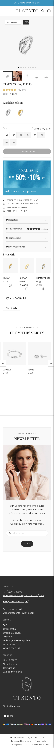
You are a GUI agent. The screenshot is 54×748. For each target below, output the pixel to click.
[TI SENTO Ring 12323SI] (8, 111)
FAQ (5, 625)
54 (28, 135)
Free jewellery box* (17, 211)
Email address (15, 528)
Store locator (10, 664)
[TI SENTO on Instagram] (11, 716)
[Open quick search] (43, 11)
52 (21, 135)
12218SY (6, 277)
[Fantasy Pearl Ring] (43, 265)
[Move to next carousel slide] (51, 363)
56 (35, 135)
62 (14, 142)
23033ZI (7, 369)
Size (5, 128)
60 (7, 142)
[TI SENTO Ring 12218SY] (10, 265)
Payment (8, 636)
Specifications (13, 237)
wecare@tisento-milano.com (18, 612)
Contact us (9, 667)
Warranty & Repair (12, 644)
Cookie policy (16, 744)
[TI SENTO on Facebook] (5, 716)
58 (42, 135)
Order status (9, 628)
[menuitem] (22, 741)
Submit (27, 544)
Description (12, 219)
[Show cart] (49, 11)
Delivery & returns (15, 246)
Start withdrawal (11, 706)
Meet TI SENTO (10, 660)
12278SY (23, 277)
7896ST (31, 369)
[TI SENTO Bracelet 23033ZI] (14, 353)
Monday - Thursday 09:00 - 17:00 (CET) (23, 595)
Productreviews (27, 228)
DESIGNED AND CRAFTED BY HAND (22, 200)
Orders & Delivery (12, 632)
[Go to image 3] (27, 76)
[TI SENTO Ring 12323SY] (20, 111)
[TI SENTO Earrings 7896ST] (39, 353)
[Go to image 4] (36, 76)
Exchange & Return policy (16, 640)
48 (7, 135)
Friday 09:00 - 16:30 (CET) (16, 601)
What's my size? (42, 128)
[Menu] (5, 11)
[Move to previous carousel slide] (3, 363)
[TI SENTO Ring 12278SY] (27, 265)
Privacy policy (41, 741)
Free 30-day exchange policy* (22, 204)
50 (14, 135)
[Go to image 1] (8, 76)
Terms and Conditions (21, 741)
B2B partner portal (12, 671)
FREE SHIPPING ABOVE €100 (19, 207)
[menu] (27, 737)
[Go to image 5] (46, 76)
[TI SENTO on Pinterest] (8, 716)
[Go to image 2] (17, 76)
